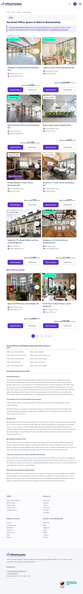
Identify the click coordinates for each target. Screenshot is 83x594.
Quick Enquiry (15, 90)
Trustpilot (46, 512)
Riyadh (45, 532)
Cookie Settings (12, 510)
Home (8, 12)
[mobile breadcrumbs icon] (80, 4)
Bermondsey (27, 12)
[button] (77, 306)
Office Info (32, 90)
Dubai (45, 530)
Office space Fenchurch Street (16, 355)
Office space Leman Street (15, 359)
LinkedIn (46, 503)
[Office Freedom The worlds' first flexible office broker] (12, 4)
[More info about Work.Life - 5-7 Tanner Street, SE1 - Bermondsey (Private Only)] (59, 179)
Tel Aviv (45, 537)
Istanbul (45, 535)
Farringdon (10, 527)
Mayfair (9, 537)
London (19, 12)
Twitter (45, 505)
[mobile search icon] (75, 4)
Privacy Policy (11, 503)
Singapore (46, 527)
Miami (45, 525)
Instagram (46, 507)
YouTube (46, 510)
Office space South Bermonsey (40, 355)
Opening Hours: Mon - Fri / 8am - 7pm (18, 576)
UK (13, 12)
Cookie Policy (11, 507)
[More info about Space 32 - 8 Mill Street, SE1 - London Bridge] (24, 300)
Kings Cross (10, 532)
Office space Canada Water (15, 352)
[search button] (21, 4)
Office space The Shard (37, 362)
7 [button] (14, 302)
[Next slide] (37, 51)
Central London (11, 525)
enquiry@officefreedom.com (17, 571)
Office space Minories (14, 362)
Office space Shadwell (37, 352)
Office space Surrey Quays (38, 359)
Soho (8, 535)
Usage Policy (11, 505)
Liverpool (9, 530)
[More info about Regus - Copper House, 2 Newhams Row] (59, 121)
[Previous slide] (10, 51)
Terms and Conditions (14, 500)
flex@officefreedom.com (59, 30)
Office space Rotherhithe (15, 365)
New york (46, 523)
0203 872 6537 (70, 4)
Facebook (46, 500)
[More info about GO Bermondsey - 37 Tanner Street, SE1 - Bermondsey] (24, 179)
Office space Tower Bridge (38, 365)
